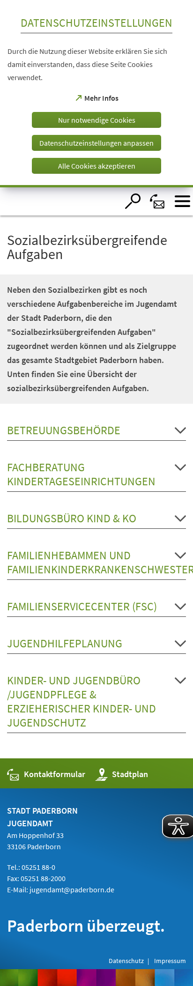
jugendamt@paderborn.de (72, 889)
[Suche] (132, 201)
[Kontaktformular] (157, 201)
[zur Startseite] (59, 201)
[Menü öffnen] (182, 201)
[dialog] (96, 93)
